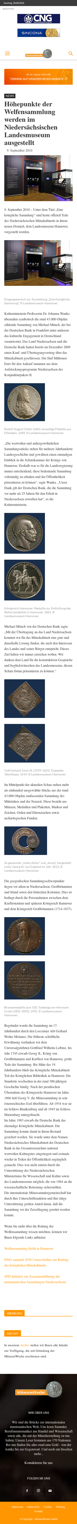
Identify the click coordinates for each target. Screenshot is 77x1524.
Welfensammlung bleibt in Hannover (28, 1248)
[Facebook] (27, 1491)
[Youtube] (50, 1491)
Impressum (17, 1506)
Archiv (24, 1345)
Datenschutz (33, 1506)
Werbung (60, 1506)
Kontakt (38, 1511)
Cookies (48, 1506)
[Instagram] (38, 1490)
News (10, 96)
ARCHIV (12, 1333)
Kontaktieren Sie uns (38, 1462)
